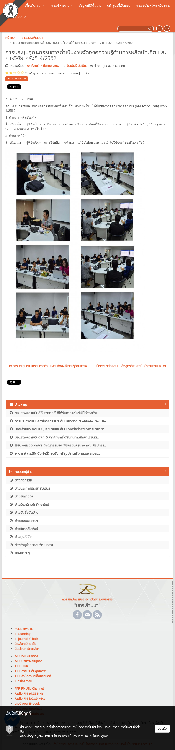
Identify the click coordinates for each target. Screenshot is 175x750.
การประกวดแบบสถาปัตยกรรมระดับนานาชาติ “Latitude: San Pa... (60, 421)
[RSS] (97, 614)
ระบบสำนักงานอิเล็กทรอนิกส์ (33, 676)
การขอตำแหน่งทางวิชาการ (153, 5)
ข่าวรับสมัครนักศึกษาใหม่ (31, 504)
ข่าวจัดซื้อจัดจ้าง (25, 512)
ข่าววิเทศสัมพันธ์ (25, 528)
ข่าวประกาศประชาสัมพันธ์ (31, 488)
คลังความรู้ (21, 552)
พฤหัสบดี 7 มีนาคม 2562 (43, 65)
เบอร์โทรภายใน (24, 681)
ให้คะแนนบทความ (17, 78)
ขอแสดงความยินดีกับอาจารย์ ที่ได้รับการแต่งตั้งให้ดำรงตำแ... (56, 412)
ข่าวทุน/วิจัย (22, 536)
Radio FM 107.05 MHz (30, 698)
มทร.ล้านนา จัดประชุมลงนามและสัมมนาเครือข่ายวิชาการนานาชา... (59, 429)
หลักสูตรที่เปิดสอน (118, 5)
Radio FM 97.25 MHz (29, 693)
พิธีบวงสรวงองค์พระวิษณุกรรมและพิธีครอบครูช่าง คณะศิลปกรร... (59, 445)
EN (167, 28)
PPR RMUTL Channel (29, 688)
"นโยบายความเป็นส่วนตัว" (67, 736)
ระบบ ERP (21, 666)
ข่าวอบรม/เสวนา (25, 520)
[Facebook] (77, 614)
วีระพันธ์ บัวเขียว (77, 65)
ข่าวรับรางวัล (23, 496)
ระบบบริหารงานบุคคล (28, 661)
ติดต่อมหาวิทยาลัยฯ (27, 648)
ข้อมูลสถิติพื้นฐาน (90, 5)
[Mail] (87, 614)
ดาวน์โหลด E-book (27, 703)
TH (159, 28)
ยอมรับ (162, 728)
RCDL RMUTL (24, 628)
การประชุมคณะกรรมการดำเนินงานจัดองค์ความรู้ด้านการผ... (50, 366)
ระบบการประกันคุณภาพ (30, 671)
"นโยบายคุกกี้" (99, 736)
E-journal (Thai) (26, 638)
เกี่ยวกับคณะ (33, 5)
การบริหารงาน (60, 5)
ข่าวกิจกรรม (22, 480)
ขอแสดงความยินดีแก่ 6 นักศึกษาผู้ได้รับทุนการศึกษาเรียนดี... (56, 437)
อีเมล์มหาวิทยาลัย (25, 643)
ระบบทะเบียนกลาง (26, 656)
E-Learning (23, 633)
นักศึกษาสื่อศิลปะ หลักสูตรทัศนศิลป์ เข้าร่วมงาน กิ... (129, 366)
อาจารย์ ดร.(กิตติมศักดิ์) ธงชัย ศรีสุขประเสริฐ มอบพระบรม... (56, 453)
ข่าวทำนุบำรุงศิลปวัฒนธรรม (33, 544)
